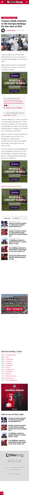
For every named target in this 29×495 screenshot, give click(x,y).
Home (7, 467)
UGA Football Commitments (11, 186)
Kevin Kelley (11, 30)
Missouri (8, 374)
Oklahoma (9, 361)
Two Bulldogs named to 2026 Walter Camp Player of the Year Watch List (18, 249)
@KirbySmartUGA (9, 103)
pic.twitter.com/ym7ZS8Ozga (13, 108)
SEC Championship (11, 380)
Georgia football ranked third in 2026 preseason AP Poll (17, 257)
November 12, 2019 (10, 115)
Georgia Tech (10, 378)
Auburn (8, 367)
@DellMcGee (19, 103)
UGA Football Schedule (17, 467)
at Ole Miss (9, 372)
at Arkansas (9, 359)
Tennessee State (11, 355)
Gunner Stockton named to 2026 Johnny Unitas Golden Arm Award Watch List (18, 233)
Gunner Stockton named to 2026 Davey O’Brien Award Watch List (17, 224)
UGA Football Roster (15, 469)
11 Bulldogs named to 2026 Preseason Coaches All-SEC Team (17, 241)
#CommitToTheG (9, 101)
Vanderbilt (9, 363)
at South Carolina (11, 376)
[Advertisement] (14, 9)
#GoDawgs (18, 101)
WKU (7, 357)
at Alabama (9, 365)
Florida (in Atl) (10, 370)
